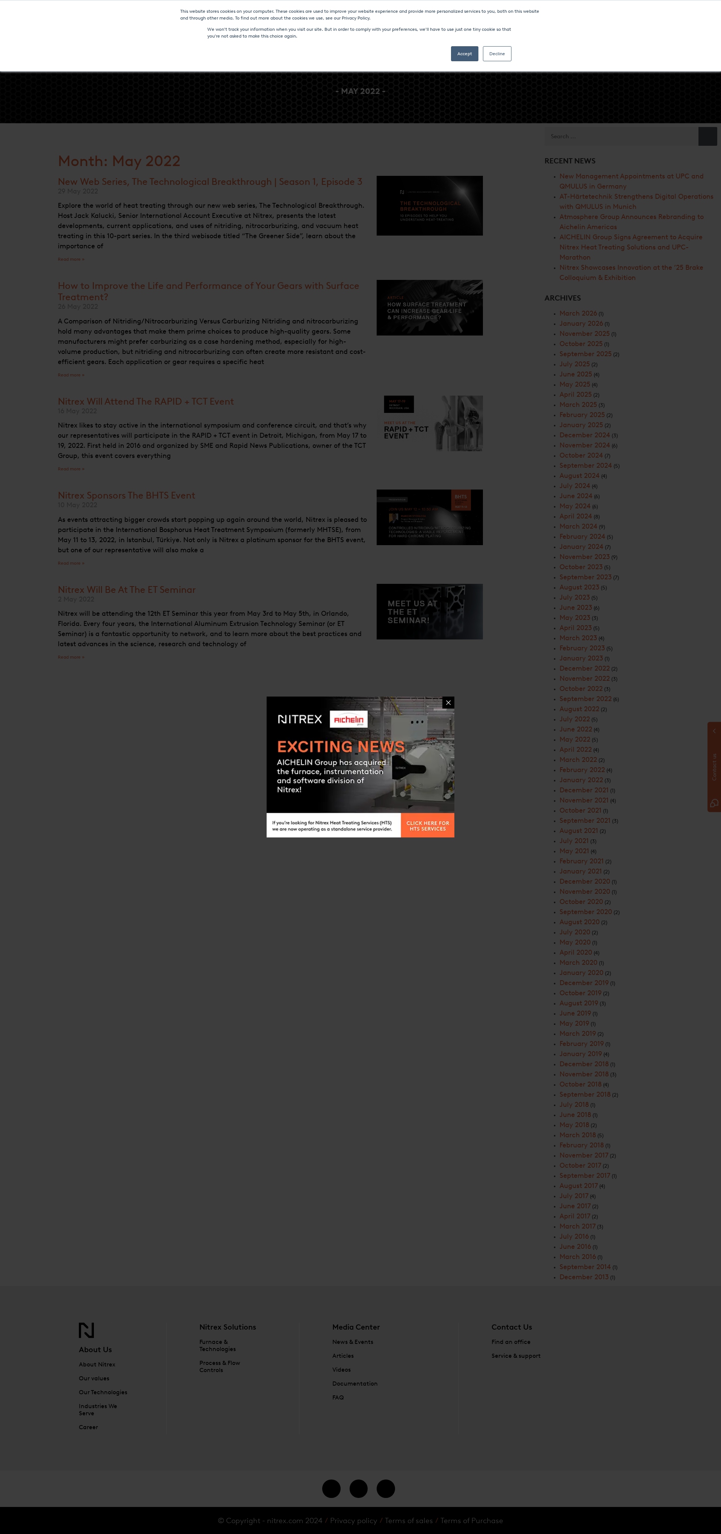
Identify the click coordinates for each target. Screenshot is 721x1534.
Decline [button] (497, 53)
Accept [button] (464, 53)
